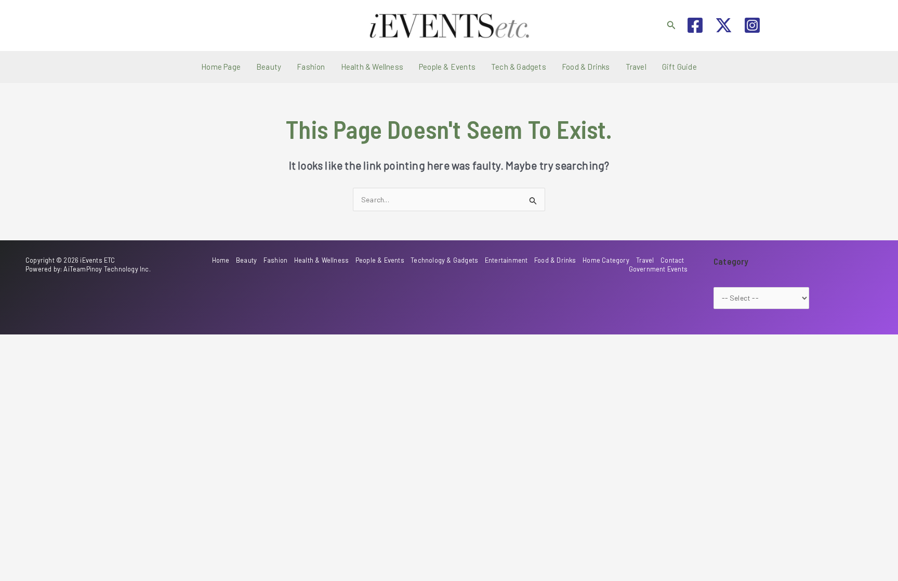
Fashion (311, 66)
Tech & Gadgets (518, 66)
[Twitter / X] (723, 25)
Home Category (606, 260)
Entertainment (506, 260)
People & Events (447, 66)
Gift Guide (679, 66)
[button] (671, 25)
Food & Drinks (586, 66)
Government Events (658, 269)
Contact (672, 260)
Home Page (221, 66)
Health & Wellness (372, 66)
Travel (636, 66)
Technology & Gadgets (444, 260)
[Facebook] (695, 25)
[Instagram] (752, 25)
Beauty (268, 66)
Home (221, 260)
